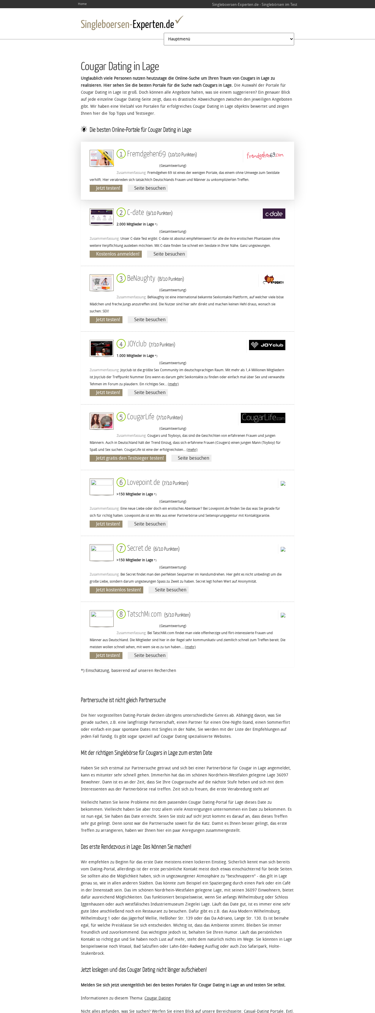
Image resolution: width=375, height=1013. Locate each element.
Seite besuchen (150, 188)
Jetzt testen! (108, 188)
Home (82, 4)
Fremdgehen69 (157, 153)
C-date (145, 211)
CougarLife (150, 416)
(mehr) (173, 384)
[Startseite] (132, 22)
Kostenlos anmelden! (117, 254)
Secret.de (148, 547)
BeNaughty (150, 277)
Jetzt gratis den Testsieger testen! (130, 458)
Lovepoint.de (152, 481)
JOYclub (146, 343)
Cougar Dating (157, 998)
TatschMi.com (153, 613)
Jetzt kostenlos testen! (118, 590)
